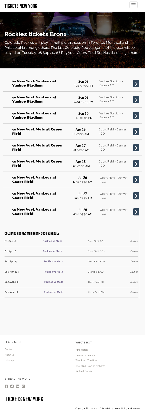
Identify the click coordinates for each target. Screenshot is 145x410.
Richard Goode (84, 371)
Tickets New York (24, 398)
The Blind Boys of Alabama (90, 366)
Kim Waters (82, 349)
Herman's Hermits (85, 355)
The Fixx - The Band (87, 360)
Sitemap (9, 360)
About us (10, 354)
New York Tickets (15, 25)
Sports (32, 25)
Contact (9, 349)
